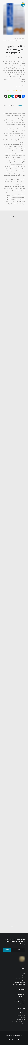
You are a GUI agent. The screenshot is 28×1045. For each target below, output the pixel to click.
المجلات (23, 976)
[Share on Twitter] (19, 96)
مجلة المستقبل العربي (20, 86)
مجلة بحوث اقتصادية (20, 982)
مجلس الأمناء (22, 996)
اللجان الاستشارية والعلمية (19, 1001)
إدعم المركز (22, 1003)
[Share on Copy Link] (5, 96)
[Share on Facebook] (23, 96)
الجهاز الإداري (22, 999)
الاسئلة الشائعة (22, 1013)
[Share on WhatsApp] (9, 96)
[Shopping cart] (8, 4)
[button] (3, 4)
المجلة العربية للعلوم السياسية (18, 985)
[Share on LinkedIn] (12, 96)
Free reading (17, 38)
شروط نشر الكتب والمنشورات (18, 1022)
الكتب (24, 973)
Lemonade (19, 1035)
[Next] (12, 926)
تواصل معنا (22, 1017)
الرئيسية (23, 38)
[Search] (10, 4)
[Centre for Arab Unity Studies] (23, 4)
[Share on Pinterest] (16, 96)
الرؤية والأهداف (21, 994)
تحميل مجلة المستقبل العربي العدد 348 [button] (16, 91)
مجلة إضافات (22, 980)
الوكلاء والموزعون (21, 1020)
